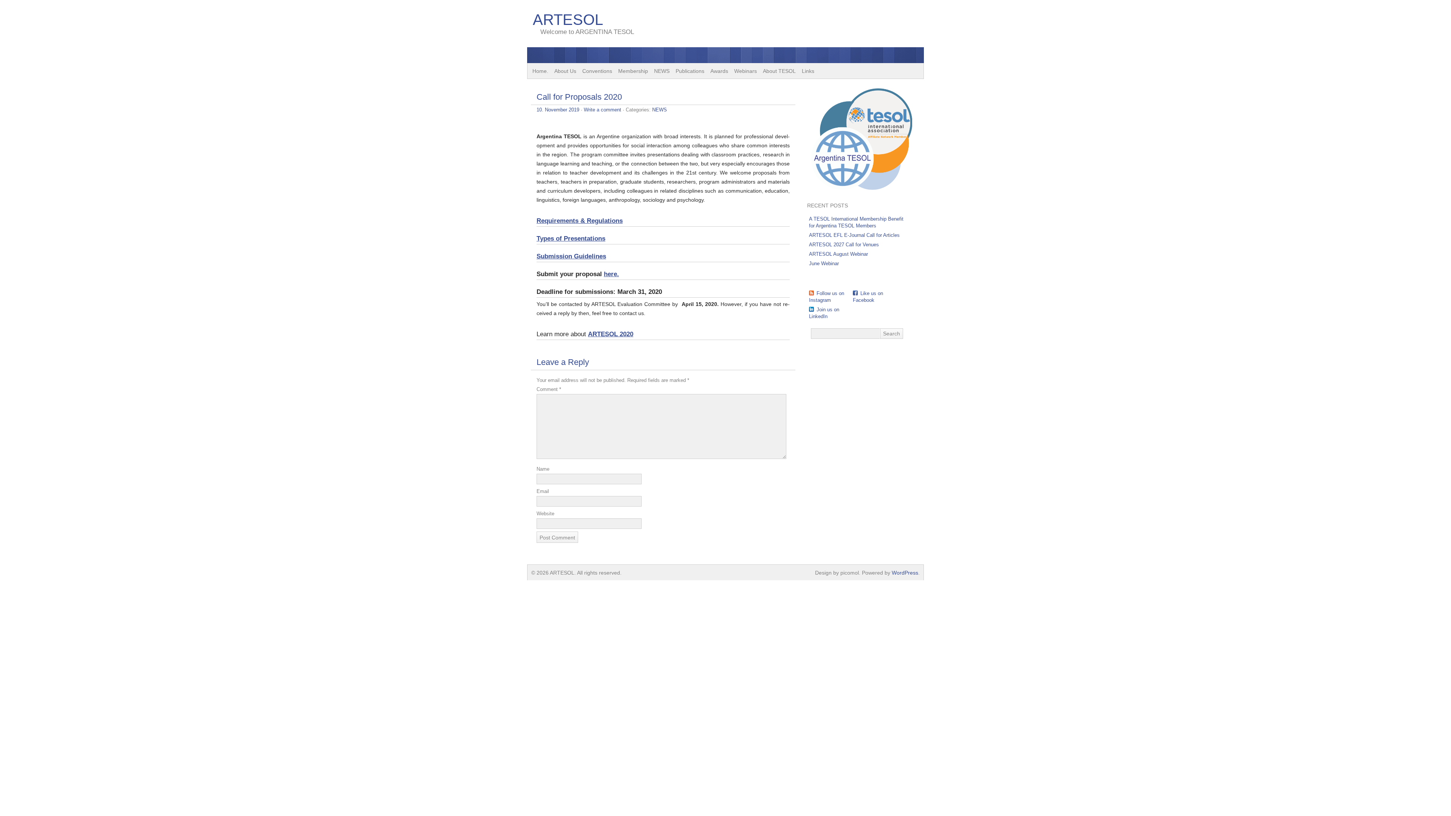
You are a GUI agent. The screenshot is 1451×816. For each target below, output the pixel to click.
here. (611, 274)
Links (808, 71)
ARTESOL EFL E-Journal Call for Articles (854, 235)
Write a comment (602, 110)
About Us (565, 71)
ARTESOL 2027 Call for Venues (844, 244)
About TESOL (779, 71)
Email (543, 491)
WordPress (905, 573)
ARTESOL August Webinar (838, 254)
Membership (633, 71)
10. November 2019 (558, 110)
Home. (540, 71)
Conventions (597, 71)
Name (543, 469)
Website (545, 513)
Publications (690, 71)
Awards (719, 71)
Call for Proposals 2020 (579, 97)
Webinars (745, 71)
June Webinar (824, 263)
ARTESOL (568, 19)
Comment (549, 389)
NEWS (662, 71)
